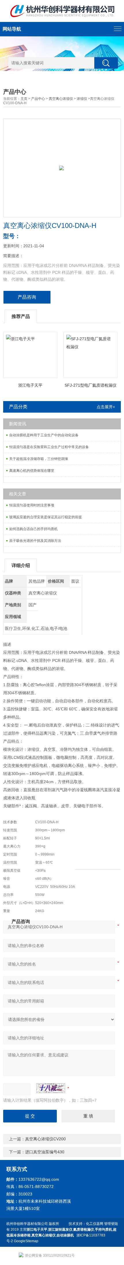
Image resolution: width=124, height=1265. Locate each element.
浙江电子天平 (30, 385)
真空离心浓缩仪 (61, 99)
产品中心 (38, 99)
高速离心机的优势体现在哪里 (31, 471)
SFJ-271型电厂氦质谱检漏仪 (91, 385)
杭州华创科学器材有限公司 (27, 1224)
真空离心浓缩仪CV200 (45, 1139)
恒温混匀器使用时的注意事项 (31, 505)
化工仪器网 (94, 1224)
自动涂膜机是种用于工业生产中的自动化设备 (43, 435)
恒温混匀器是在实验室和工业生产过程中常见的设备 (49, 447)
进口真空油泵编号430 (44, 1152)
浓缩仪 (82, 99)
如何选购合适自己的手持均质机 (33, 529)
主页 (23, 99)
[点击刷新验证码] (50, 1088)
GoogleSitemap (26, 1241)
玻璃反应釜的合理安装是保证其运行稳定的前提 (45, 517)
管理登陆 (111, 1224)
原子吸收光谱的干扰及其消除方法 (35, 541)
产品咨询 (27, 297)
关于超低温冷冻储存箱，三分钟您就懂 (38, 459)
